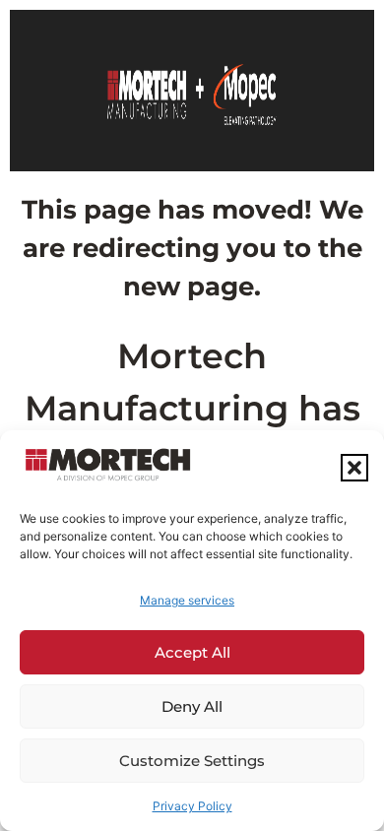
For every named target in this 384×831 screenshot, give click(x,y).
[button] (354, 468)
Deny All (192, 706)
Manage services (187, 600)
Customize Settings (192, 760)
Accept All (192, 652)
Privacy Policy (192, 806)
